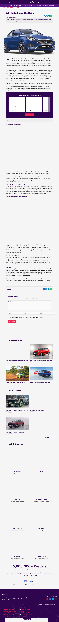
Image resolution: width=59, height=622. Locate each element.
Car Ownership (17, 528)
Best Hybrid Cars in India (8, 609)
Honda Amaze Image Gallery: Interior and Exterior (40, 383)
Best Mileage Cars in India (8, 614)
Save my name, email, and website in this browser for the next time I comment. (26, 317)
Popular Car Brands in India (9, 613)
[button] (8, 2)
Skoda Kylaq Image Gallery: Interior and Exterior (15, 383)
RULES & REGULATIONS (48, 5)
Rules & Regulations (41, 500)
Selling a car (17, 557)
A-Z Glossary (17, 471)
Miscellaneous (41, 557)
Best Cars (17, 500)
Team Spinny (10, 16)
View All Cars (29, 115)
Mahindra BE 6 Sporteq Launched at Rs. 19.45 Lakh (17, 411)
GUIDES (17, 7)
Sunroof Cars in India (7, 616)
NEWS (6, 5)
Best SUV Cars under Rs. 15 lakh (10, 611)
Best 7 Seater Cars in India (8, 608)
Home (4, 7)
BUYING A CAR (19, 5)
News (41, 471)
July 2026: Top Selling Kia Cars (37, 410)
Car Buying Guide (25, 613)
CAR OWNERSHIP (29, 5)
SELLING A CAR (37, 5)
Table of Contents (11, 120)
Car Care (23, 616)
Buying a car (41, 528)
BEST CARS (12, 5)
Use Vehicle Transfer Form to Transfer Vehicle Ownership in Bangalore (17, 361)
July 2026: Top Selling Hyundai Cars (15, 432)
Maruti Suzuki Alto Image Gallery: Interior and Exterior (41, 361)
